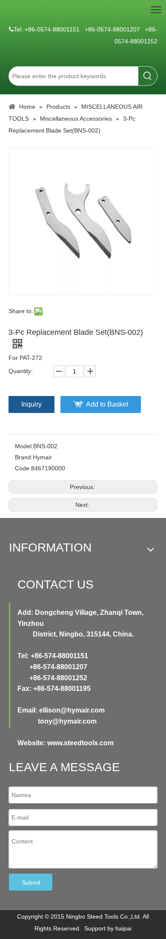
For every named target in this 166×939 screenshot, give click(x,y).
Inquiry (31, 404)
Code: (23, 468)
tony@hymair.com (67, 721)
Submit (31, 882)
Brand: (24, 457)
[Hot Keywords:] (147, 76)
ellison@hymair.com (72, 710)
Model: (24, 446)
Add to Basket (107, 404)
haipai (123, 928)
